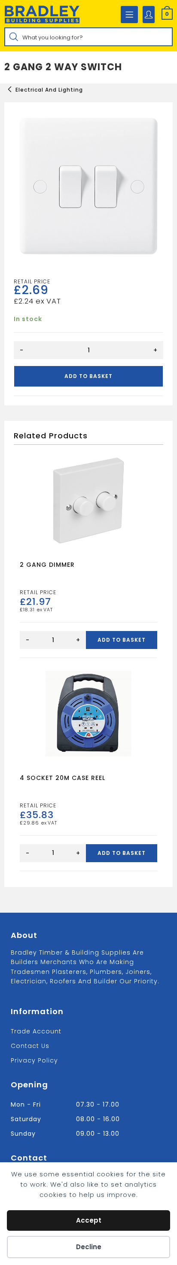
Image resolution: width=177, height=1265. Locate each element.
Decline (88, 1246)
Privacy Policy (34, 1060)
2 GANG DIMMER (47, 564)
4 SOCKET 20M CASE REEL (62, 778)
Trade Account (36, 1031)
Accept (88, 1220)
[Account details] (149, 14)
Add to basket (88, 376)
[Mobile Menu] (129, 14)
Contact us (30, 1046)
